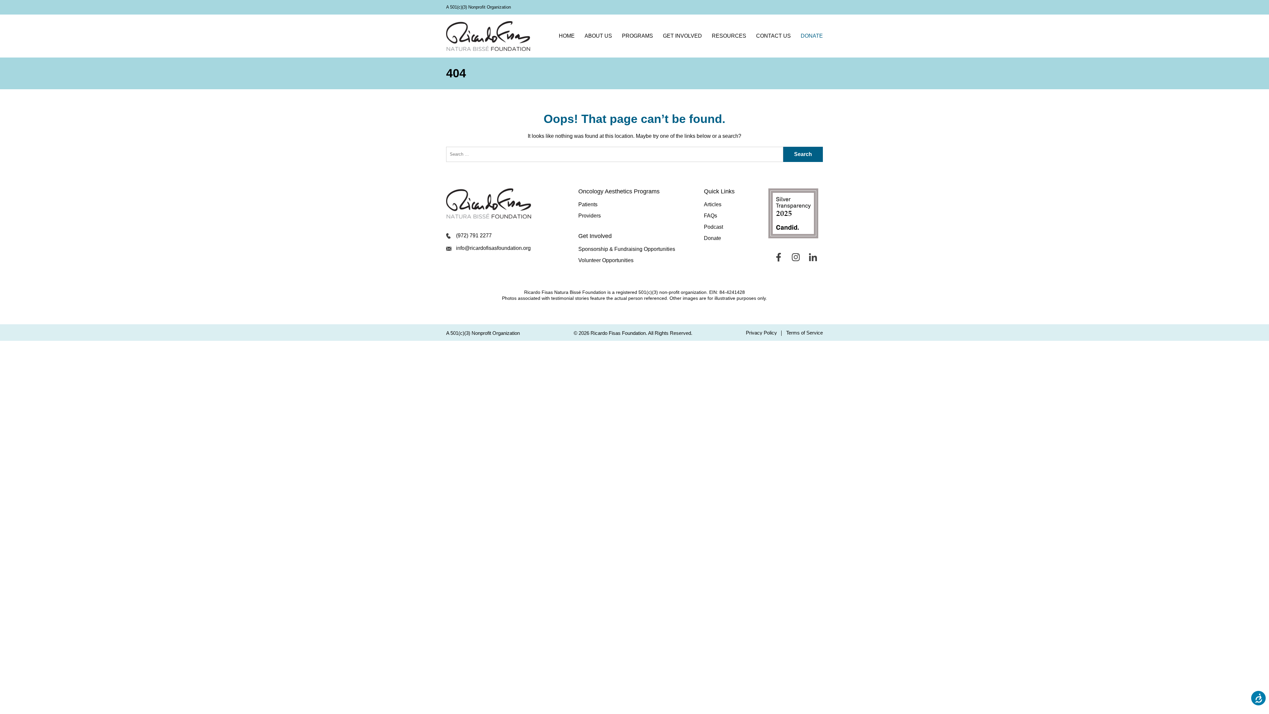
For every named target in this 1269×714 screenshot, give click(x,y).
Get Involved (682, 36)
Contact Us (773, 36)
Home (567, 36)
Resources (729, 36)
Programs (637, 36)
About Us (598, 36)
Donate (812, 36)
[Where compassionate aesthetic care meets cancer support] (488, 36)
